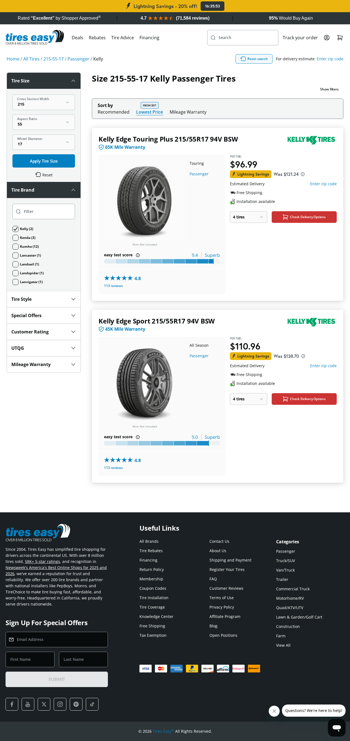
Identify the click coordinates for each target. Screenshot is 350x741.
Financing (149, 38)
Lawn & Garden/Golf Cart (299, 617)
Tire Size (20, 81)
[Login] (326, 37)
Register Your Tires (227, 569)
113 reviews (113, 285)
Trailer (282, 579)
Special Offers (26, 315)
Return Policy (151, 569)
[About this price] (303, 174)
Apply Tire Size (44, 161)
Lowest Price (149, 112)
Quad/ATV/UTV (289, 607)
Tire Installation (153, 597)
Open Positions (223, 635)
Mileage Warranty (188, 112)
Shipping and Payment (230, 560)
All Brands (149, 541)
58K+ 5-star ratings (42, 561)
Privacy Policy (221, 607)
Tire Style (21, 299)
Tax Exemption (153, 635)
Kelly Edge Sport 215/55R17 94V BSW (156, 320)
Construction (288, 626)
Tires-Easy (163, 731)
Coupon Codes (152, 588)
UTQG (17, 348)
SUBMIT (56, 679)
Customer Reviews (226, 588)
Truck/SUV (285, 560)
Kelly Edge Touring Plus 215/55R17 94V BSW (168, 138)
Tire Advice (122, 38)
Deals (77, 38)
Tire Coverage (152, 607)
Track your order (300, 38)
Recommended (113, 112)
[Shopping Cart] (340, 37)
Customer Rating (30, 332)
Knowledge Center (156, 616)
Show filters (329, 89)
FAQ (213, 578)
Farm (281, 635)
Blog (213, 625)
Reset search (257, 58)
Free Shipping (152, 625)
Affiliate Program (224, 616)
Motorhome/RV (290, 598)
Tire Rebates (151, 550)
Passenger (199, 173)
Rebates (97, 38)
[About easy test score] (137, 255)
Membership (151, 578)
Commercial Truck (293, 588)
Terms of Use (221, 597)
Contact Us (219, 541)
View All (283, 645)
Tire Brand (22, 190)
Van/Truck (285, 570)
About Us (217, 550)
